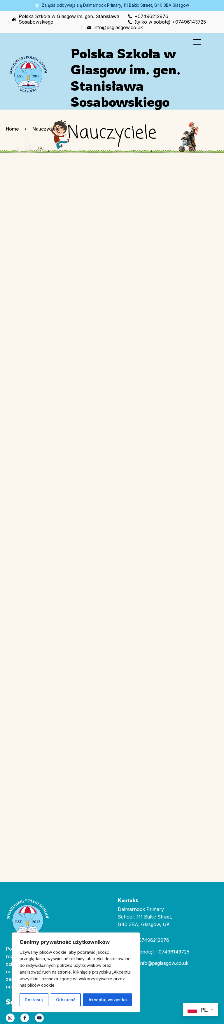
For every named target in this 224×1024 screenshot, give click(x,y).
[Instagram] (10, 1018)
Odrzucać (66, 999)
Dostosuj (34, 999)
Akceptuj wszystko (108, 999)
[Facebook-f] (24, 1018)
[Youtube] (39, 1018)
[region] (76, 972)
